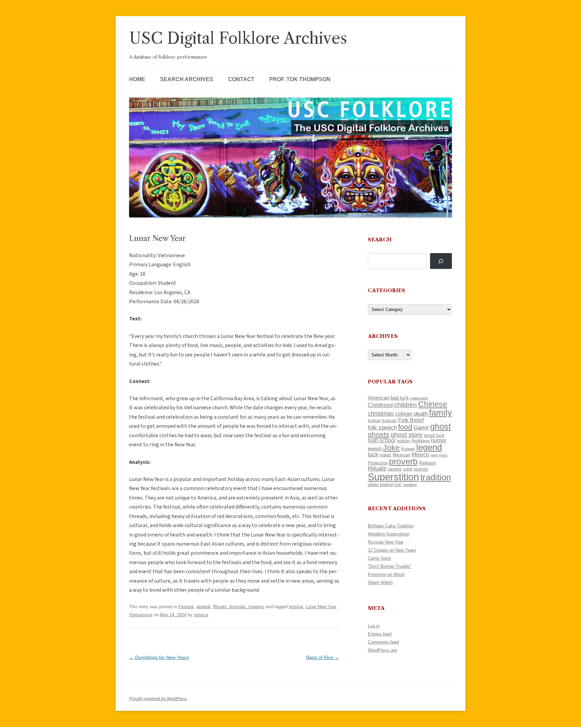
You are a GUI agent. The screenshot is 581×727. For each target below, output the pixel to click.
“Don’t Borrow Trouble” (389, 566)
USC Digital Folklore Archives (238, 38)
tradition (435, 477)
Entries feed (379, 633)
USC (398, 485)
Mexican (402, 454)
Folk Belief (411, 420)
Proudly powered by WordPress (158, 698)
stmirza (201, 614)
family (440, 413)
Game (421, 427)
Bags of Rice (322, 657)
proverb (403, 461)
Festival (186, 606)
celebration (419, 398)
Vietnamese (140, 614)
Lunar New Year (321, 606)
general (203, 606)
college (404, 414)
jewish (375, 448)
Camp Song (379, 558)
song (407, 469)
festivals (389, 420)
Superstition (393, 476)
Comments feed (383, 642)
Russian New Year (385, 542)
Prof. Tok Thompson (300, 79)
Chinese (432, 404)
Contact (241, 79)
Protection (378, 462)
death (421, 413)
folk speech (382, 427)
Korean (408, 448)
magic (385, 454)
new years (439, 455)
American (378, 398)
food (405, 427)
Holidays (421, 440)
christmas (381, 413)
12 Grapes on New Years (392, 550)
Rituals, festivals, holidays (239, 606)
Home (137, 79)
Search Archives (186, 79)
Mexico (420, 454)
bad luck (399, 398)
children (405, 404)
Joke (391, 447)
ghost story (407, 434)
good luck (434, 435)
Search (380, 239)
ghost (440, 426)
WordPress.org (382, 650)
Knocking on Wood (386, 574)
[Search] (441, 261)
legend (429, 447)
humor (438, 440)
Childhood (380, 405)
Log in (374, 625)
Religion (427, 462)
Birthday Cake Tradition (391, 525)
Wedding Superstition (388, 533)
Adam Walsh (380, 582)
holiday (403, 441)
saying (394, 469)
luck (373, 454)
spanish (421, 469)
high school (381, 440)
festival (296, 606)
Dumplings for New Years (159, 657)
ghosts (378, 434)
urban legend (380, 484)
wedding (410, 485)
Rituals (377, 468)
